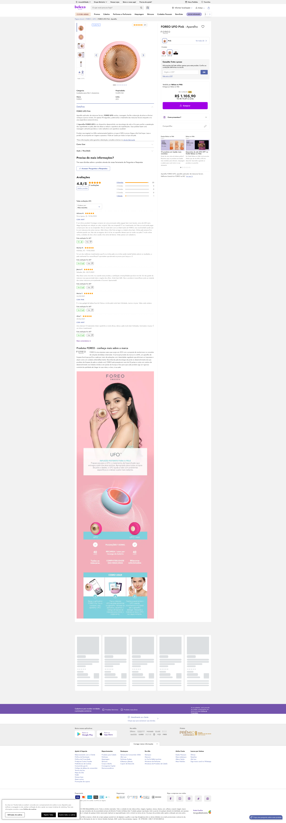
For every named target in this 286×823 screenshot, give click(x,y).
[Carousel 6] (189, 167)
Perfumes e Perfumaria (122, 14)
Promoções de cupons (82, 781)
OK (204, 72)
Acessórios (95, 93)
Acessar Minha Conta (200, 8)
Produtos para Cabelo (109, 755)
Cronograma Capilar (109, 766)
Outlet (77, 775)
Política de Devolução (82, 757)
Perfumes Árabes (126, 759)
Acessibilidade (83, 2)
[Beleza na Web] (80, 7)
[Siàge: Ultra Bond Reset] (83, 14)
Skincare (150, 14)
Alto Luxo (123, 757)
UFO (94, 19)
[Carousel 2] (182, 167)
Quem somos (79, 779)
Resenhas (194, 757)
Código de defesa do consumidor (86, 768)
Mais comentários (83, 341)
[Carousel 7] (126, 85)
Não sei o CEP (168, 76)
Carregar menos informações (143, 744)
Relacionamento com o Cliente (85, 755)
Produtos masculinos (131, 710)
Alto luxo (193, 759)
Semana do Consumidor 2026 (130, 755)
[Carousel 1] (180, 167)
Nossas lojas (79, 777)
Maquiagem (139, 14)
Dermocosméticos (108, 768)
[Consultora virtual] (147, 7)
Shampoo (148, 755)
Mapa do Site (79, 772)
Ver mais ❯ (189, 176)
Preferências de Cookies (83, 764)
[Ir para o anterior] (207, 14)
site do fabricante (129, 140)
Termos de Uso (80, 770)
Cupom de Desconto (127, 764)
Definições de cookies (15, 815)
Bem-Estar (179, 14)
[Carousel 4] (186, 167)
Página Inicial (79, 19)
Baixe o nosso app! (129, 2)
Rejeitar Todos (48, 815)
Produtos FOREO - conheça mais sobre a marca (102, 348)
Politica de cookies (29, 809)
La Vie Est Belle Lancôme (153, 759)
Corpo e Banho (107, 764)
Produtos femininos (111, 710)
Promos (97, 14)
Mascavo (148, 757)
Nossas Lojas (114, 2)
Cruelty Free (120, 93)
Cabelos (106, 14)
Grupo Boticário (99, 2)
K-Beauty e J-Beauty (126, 761)
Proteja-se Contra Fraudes (83, 761)
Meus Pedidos (193, 2)
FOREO (88, 19)
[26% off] (169, 52)
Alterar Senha (180, 759)
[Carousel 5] (187, 167)
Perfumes (105, 757)
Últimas (193, 755)
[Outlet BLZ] (194, 14)
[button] (202, 27)
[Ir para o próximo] (209, 14)
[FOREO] (165, 33)
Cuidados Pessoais (164, 14)
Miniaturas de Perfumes (152, 761)
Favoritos (207, 2)
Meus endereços (181, 757)
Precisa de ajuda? (146, 2)
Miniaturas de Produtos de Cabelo (156, 764)
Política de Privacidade (82, 759)
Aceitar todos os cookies (67, 815)
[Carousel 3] (184, 167)
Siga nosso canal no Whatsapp (201, 761)
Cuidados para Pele (83, 93)
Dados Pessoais (181, 755)
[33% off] (163, 52)
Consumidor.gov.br (81, 766)
